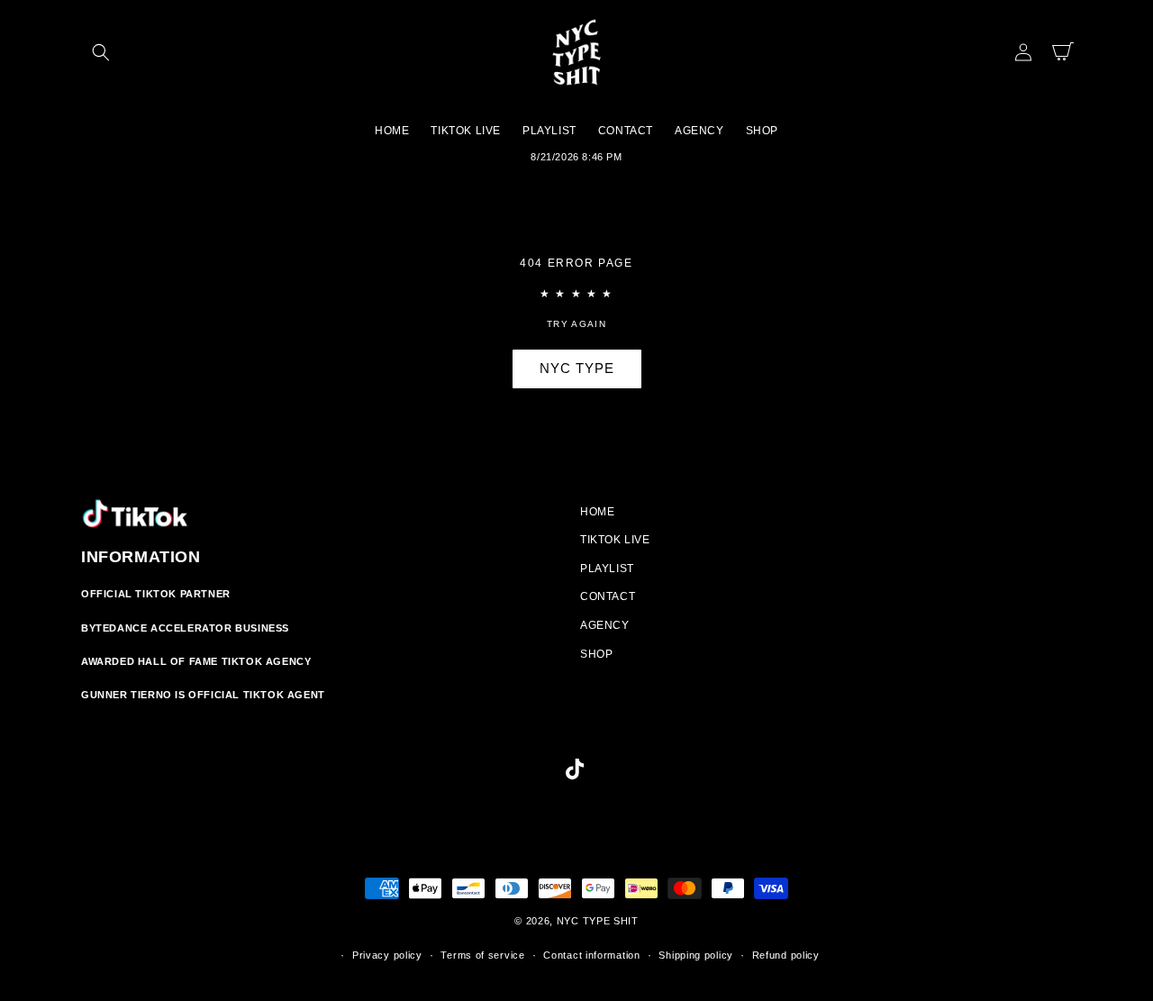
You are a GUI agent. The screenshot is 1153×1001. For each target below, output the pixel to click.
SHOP (596, 654)
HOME (597, 511)
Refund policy (786, 955)
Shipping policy (695, 955)
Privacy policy (387, 955)
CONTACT (607, 596)
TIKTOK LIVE (615, 539)
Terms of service (482, 955)
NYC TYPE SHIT (598, 920)
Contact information (591, 955)
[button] (101, 52)
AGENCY (605, 625)
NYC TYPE (577, 368)
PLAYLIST (607, 568)
